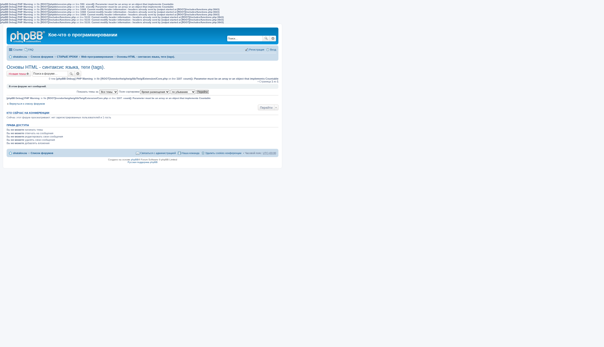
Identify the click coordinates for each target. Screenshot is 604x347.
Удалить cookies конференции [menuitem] (223, 153)
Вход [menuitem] (273, 49)
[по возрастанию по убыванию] (183, 91)
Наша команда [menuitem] (190, 153)
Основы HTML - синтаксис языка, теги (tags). (146, 56)
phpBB (134, 159)
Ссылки (17, 49)
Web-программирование (97, 56)
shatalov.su (20, 56)
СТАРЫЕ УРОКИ (67, 56)
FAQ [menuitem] (31, 49)
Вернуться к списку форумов (27, 103)
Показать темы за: (88, 91)
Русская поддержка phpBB (143, 162)
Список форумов (42, 56)
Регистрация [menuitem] (256, 49)
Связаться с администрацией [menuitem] (158, 153)
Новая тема (17, 74)
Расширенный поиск (273, 38)
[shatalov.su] (28, 36)
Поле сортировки (129, 91)
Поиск (266, 38)
